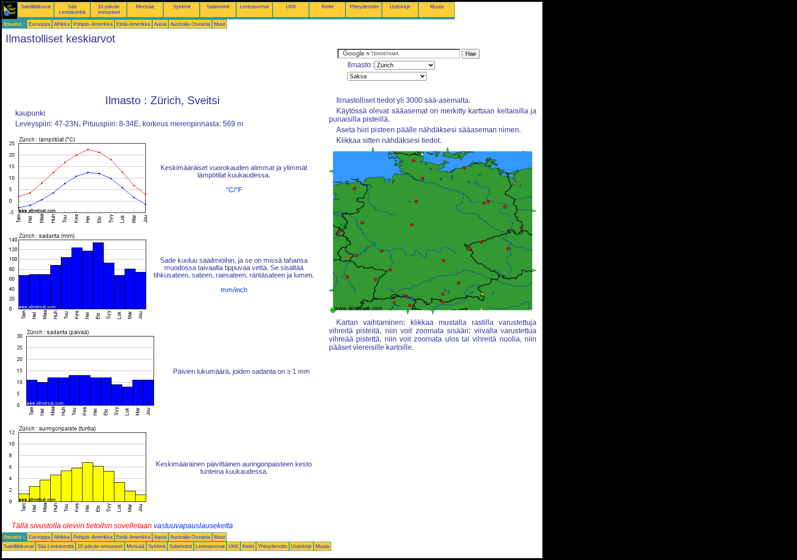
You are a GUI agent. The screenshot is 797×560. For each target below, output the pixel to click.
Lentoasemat (254, 6)
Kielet (327, 6)
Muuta (437, 6)
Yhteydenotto (364, 6)
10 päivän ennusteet (109, 9)
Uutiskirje (400, 6)
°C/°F (234, 190)
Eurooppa (39, 24)
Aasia (160, 24)
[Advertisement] (170, 69)
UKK (291, 6)
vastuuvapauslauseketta (193, 526)
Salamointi (218, 6)
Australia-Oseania (190, 24)
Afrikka (62, 24)
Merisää (145, 6)
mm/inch (234, 290)
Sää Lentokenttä (72, 9)
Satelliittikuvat (36, 6)
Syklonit (181, 6)
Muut (219, 24)
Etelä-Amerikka (133, 24)
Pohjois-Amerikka (93, 24)
